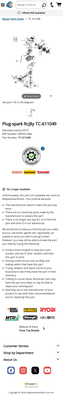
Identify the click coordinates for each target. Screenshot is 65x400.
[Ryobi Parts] (47, 310)
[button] (3, 5)
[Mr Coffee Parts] (47, 317)
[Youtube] (47, 370)
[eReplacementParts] (9, 5)
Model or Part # (26, 5)
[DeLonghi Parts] (30, 317)
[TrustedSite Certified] (31, 385)
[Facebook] (11, 370)
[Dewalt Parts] (30, 310)
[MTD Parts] (12, 317)
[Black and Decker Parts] (12, 310)
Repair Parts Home (13, 19)
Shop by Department (18, 353)
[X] (35, 370)
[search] (43, 5)
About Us (10, 360)
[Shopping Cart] (58, 5)
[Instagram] (23, 370)
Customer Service (15, 346)
